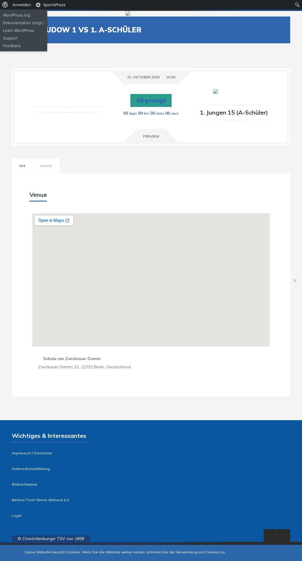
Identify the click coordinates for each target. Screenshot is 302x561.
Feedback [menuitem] (12, 45)
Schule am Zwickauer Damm (72, 358)
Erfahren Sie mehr (262, 552)
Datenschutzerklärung (31, 469)
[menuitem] (5, 4)
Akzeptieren (236, 552)
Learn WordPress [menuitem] (18, 30)
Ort (22, 166)
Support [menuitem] (10, 38)
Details (46, 166)
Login (17, 515)
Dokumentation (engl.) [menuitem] (23, 22)
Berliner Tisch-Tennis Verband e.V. (41, 500)
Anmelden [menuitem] (21, 4)
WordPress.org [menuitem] (16, 15)
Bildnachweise (24, 484)
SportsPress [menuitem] (54, 4)
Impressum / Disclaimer (32, 453)
